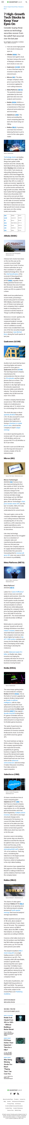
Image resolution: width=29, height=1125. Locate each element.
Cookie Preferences (18, 1108)
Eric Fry (10, 1076)
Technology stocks (10, 157)
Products (16, 1099)
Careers (9, 1101)
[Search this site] (26, 2)
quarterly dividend (9, 414)
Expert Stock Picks (13, 6)
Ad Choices (18, 1103)
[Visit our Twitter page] (14, 1093)
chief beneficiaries (12, 274)
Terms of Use (10, 1110)
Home (5, 6)
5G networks (10, 378)
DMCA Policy (18, 1110)
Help (5, 1101)
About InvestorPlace (8, 1099)
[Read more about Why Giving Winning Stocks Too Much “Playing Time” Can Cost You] (20, 1060)
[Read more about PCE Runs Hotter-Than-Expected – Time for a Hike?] (20, 1041)
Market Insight (7, 1038)
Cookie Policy (8, 1108)
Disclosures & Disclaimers (18, 1101)
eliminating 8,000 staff (11, 849)
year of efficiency (17, 592)
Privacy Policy (10, 1103)
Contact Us (22, 1099)
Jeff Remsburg (8, 1053)
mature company (9, 630)
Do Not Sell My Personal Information (14, 1106)
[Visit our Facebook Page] (11, 1093)
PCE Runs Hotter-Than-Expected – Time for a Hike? (9, 1045)
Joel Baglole (8, 42)
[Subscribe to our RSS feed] (18, 1093)
